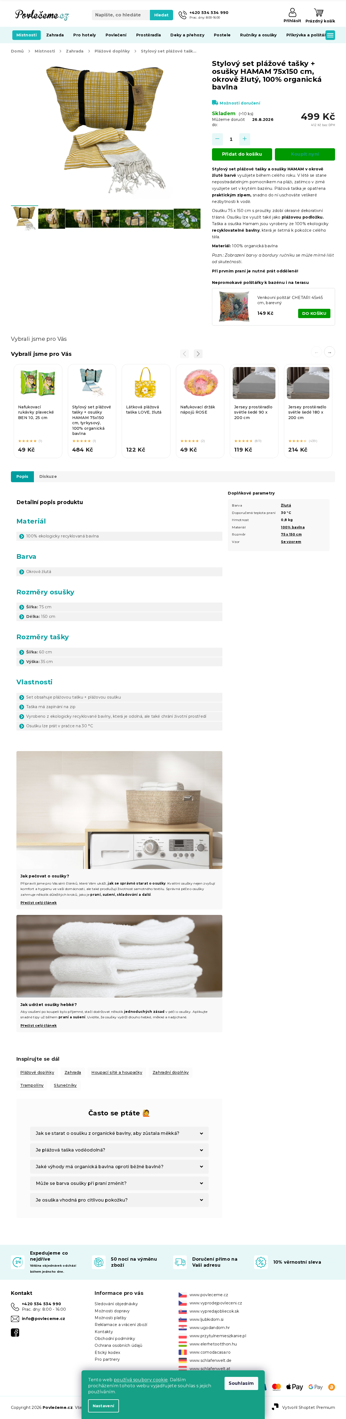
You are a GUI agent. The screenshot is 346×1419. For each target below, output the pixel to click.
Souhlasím (241, 1383)
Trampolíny (31, 1085)
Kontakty (104, 1331)
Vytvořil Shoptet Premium (308, 1407)
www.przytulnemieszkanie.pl (218, 1335)
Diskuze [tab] (48, 476)
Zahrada (73, 1072)
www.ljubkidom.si (207, 1319)
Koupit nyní (305, 154)
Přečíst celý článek (39, 1025)
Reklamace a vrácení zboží (121, 1324)
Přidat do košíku (242, 154)
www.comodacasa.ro (210, 1352)
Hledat (161, 15)
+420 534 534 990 (41, 1303)
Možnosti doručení (240, 103)
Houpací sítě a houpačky (116, 1072)
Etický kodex (107, 1352)
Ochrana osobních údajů (118, 1345)
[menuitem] (26, 35)
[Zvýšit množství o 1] (244, 139)
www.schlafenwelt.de (211, 1360)
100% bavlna (293, 527)
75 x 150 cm (291, 534)
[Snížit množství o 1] (217, 139)
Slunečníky (65, 1085)
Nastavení (103, 1405)
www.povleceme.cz (209, 1294)
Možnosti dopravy (112, 1310)
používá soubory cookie (141, 1379)
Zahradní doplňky (171, 1072)
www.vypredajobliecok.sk (214, 1311)
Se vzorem (291, 542)
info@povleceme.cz (43, 1318)
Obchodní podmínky (115, 1338)
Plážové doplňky (37, 1072)
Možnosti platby (110, 1317)
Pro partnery (107, 1359)
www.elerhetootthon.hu (213, 1344)
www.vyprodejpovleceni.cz (216, 1303)
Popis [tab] (22, 476)
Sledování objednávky (116, 1303)
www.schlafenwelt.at (210, 1368)
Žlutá (286, 505)
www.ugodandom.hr (210, 1327)
